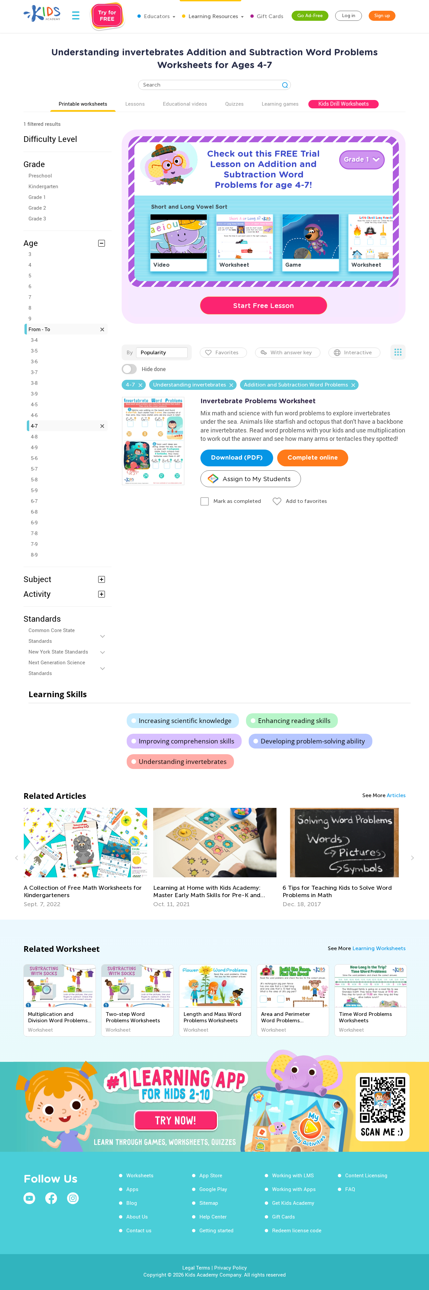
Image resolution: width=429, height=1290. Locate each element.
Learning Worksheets (379, 948)
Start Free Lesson (263, 306)
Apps (132, 1189)
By (129, 352)
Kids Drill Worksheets (343, 103)
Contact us (138, 1230)
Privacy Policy (230, 1267)
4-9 (34, 447)
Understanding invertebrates (183, 761)
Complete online (313, 458)
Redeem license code (296, 1230)
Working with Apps (294, 1189)
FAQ (350, 1189)
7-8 (34, 533)
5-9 (34, 490)
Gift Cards (269, 16)
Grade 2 (37, 207)
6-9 (34, 522)
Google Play (213, 1189)
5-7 (34, 468)
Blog (131, 1202)
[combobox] (162, 352)
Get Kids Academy (293, 1202)
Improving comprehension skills (186, 741)
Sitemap (208, 1202)
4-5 (34, 404)
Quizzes (234, 103)
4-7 (34, 425)
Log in (348, 15)
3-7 (34, 372)
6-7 (34, 501)
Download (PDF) (237, 458)
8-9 (34, 554)
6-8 (34, 511)
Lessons (135, 103)
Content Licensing (366, 1175)
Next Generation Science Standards (56, 667)
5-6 (34, 458)
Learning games (280, 103)
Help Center (213, 1216)
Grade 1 (37, 197)
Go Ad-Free (310, 15)
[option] (85, 858)
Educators (156, 16)
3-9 (34, 393)
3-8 (34, 382)
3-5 (34, 350)
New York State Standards (58, 651)
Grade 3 (37, 218)
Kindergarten (43, 186)
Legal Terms (196, 1267)
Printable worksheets (83, 103)
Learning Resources (212, 16)
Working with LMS (293, 1175)
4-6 (34, 415)
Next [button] (411, 858)
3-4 (34, 340)
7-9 (34, 543)
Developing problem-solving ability (313, 741)
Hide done (154, 369)
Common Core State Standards (51, 635)
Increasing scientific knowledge (185, 720)
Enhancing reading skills (294, 720)
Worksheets (140, 1175)
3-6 (34, 361)
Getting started (216, 1230)
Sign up (382, 15)
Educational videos (185, 103)
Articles (396, 795)
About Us (137, 1216)
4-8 (34, 436)
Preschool (40, 175)
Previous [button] (17, 858)
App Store (210, 1175)
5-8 (34, 479)
